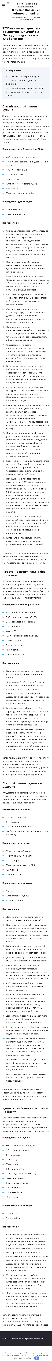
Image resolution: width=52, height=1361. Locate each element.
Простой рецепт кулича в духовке (27, 88)
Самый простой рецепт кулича (25, 76)
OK (37, 1358)
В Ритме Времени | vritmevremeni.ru (26, 11)
